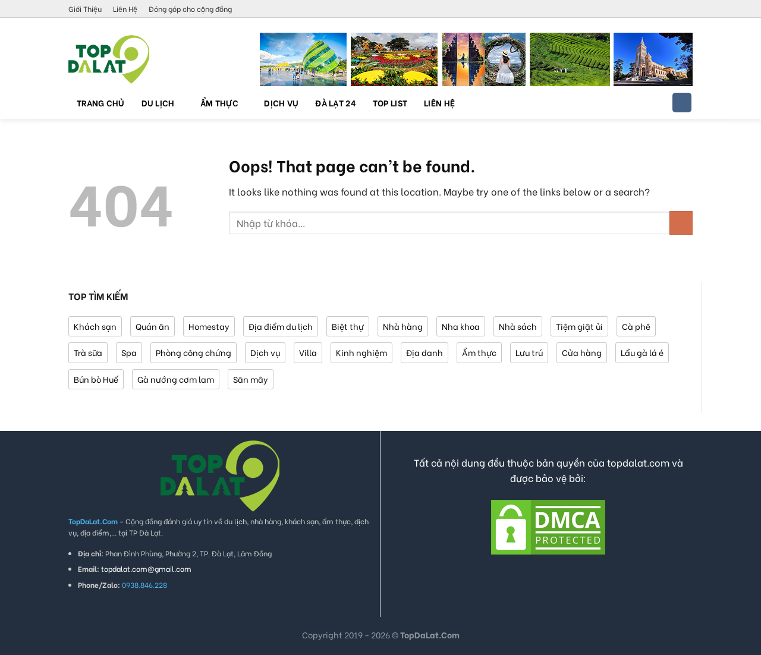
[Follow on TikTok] (652, 9)
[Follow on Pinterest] (675, 9)
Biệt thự (348, 326)
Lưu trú (529, 352)
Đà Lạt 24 (335, 102)
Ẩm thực (219, 102)
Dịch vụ (281, 102)
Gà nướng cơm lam (175, 379)
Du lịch (158, 102)
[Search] (681, 102)
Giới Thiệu (85, 9)
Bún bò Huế (96, 379)
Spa (129, 352)
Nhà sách (518, 326)
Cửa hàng (582, 352)
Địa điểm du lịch (281, 326)
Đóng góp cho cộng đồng (190, 9)
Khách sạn (95, 326)
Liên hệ (439, 102)
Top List (390, 102)
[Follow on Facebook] (629, 9)
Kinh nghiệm (361, 352)
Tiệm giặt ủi (579, 326)
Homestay (208, 326)
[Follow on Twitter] (664, 9)
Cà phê (636, 326)
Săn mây (250, 379)
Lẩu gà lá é (642, 352)
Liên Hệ (125, 9)
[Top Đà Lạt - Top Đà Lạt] (127, 59)
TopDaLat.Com (430, 634)
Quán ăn (152, 326)
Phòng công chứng (193, 352)
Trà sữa (88, 352)
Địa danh (424, 352)
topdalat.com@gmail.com (146, 568)
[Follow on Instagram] (641, 9)
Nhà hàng (403, 326)
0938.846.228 (144, 585)
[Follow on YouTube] (686, 9)
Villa (308, 352)
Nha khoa (461, 326)
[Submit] (681, 222)
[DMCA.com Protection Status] (548, 525)
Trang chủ (101, 102)
